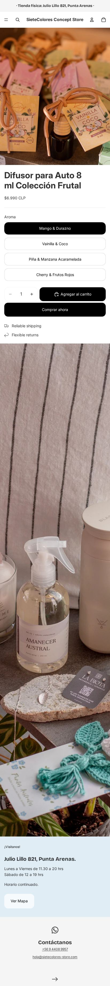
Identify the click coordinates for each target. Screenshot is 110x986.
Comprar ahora (55, 309)
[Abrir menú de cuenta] (92, 20)
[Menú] (6, 20)
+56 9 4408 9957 (55, 949)
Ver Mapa (19, 901)
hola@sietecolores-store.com (55, 957)
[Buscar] (17, 20)
